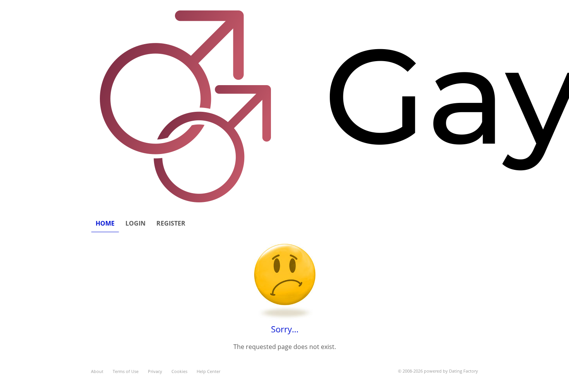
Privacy (155, 371)
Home (105, 223)
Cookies (179, 371)
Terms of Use (126, 371)
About (97, 371)
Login (135, 223)
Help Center (208, 371)
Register (170, 223)
